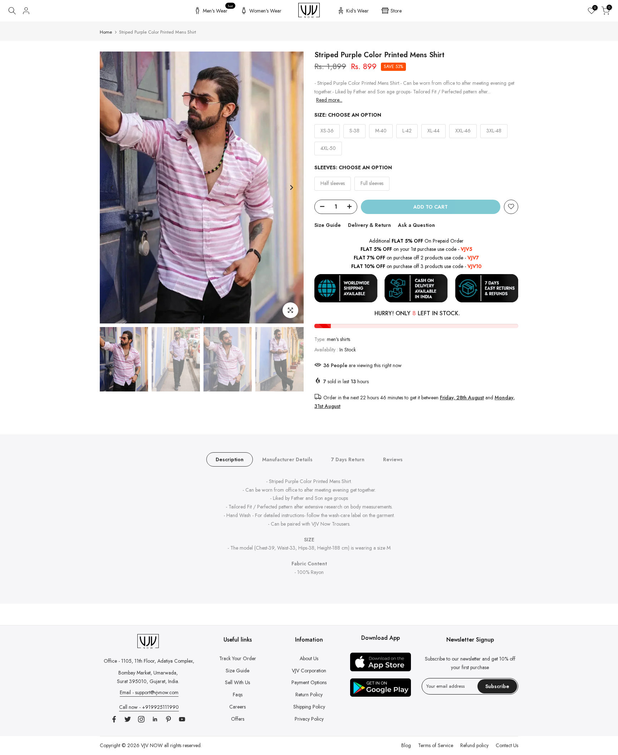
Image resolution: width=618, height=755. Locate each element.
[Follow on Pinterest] (168, 719)
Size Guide (327, 224)
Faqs (237, 694)
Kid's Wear (357, 10)
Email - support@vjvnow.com (149, 692)
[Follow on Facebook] (114, 719)
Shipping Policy (309, 706)
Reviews (393, 459)
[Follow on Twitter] (127, 719)
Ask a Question (416, 224)
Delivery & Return (369, 224)
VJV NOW (152, 745)
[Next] (291, 187)
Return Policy (309, 694)
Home (106, 32)
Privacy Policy (309, 718)
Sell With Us (237, 682)
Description (230, 459)
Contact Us (507, 745)
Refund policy (474, 745)
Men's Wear (218, 9)
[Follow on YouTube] (182, 719)
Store (396, 10)
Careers (237, 706)
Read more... (329, 100)
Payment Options (309, 682)
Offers (237, 718)
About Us (309, 658)
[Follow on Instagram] (141, 719)
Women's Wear (265, 10)
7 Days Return (347, 459)
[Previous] (112, 187)
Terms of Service (435, 745)
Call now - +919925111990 (149, 707)
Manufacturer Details (287, 459)
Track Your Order (237, 658)
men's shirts (338, 339)
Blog (406, 745)
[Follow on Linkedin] (155, 719)
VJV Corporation (309, 670)
